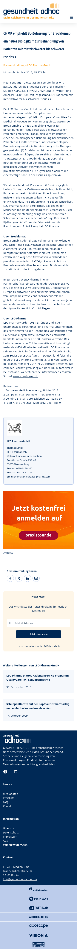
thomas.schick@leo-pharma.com (32, 476)
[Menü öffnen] (71, 17)
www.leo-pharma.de (25, 376)
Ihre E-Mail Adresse (21, 623)
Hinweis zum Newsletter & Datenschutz (38, 646)
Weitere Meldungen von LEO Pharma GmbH (31, 665)
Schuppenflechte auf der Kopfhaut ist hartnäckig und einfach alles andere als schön (37, 706)
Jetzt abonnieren (38, 634)
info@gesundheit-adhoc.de (20, 879)
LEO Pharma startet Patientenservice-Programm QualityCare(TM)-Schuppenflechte (37, 677)
